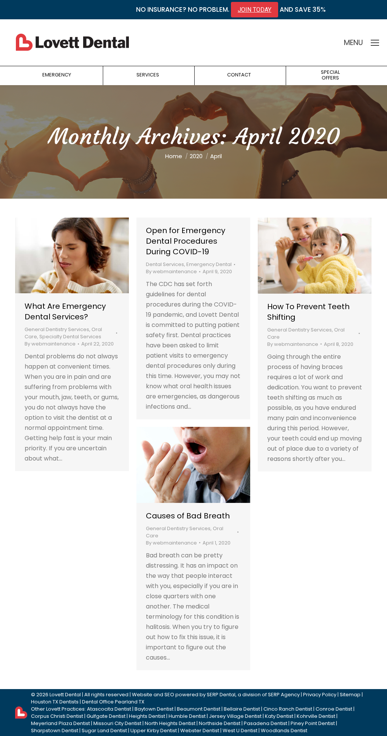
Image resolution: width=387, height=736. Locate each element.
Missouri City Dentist (117, 723)
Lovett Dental (65, 694)
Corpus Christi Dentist (57, 716)
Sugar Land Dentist (104, 730)
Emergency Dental (209, 264)
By (50, 343)
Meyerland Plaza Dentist (60, 723)
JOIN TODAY (254, 9)
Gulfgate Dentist (106, 716)
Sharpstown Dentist (54, 730)
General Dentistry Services (57, 329)
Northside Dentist (219, 723)
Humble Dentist (187, 716)
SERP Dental (221, 694)
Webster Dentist (199, 730)
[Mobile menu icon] (374, 42)
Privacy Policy (319, 694)
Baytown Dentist (154, 709)
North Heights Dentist (170, 723)
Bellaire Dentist (242, 709)
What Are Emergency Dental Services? (65, 311)
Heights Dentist (147, 716)
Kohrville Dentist (316, 716)
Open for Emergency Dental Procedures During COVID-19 (185, 241)
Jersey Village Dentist (235, 716)
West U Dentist (240, 730)
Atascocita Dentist (109, 709)
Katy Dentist (279, 716)
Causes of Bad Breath (188, 515)
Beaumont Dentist (198, 709)
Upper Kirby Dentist (153, 730)
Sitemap (350, 694)
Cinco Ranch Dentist (287, 709)
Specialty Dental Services (70, 336)
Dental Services (165, 264)
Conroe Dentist (334, 709)
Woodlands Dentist (284, 730)
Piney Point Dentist (313, 723)
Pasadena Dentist (265, 723)
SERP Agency (284, 694)
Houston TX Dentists (55, 701)
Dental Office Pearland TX (113, 701)
